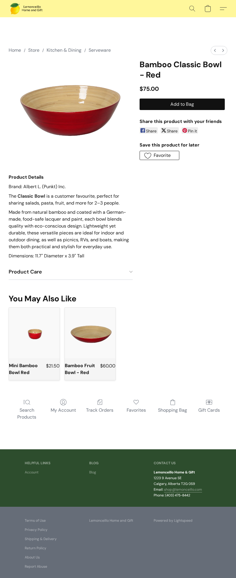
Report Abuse (36, 566)
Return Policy (35, 548)
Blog (92, 472)
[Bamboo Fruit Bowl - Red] (90, 333)
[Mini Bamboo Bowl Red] (34, 333)
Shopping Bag (172, 410)
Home (15, 50)
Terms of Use (35, 520)
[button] (26, 8)
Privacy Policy (36, 529)
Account (32, 472)
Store (33, 50)
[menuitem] (215, 50)
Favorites (136, 410)
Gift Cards (209, 410)
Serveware (100, 50)
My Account (63, 410)
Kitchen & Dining (64, 50)
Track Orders (99, 410)
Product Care (25, 271)
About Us (32, 557)
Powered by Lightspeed (173, 520)
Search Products (26, 413)
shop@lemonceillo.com (183, 489)
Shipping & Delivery (41, 539)
